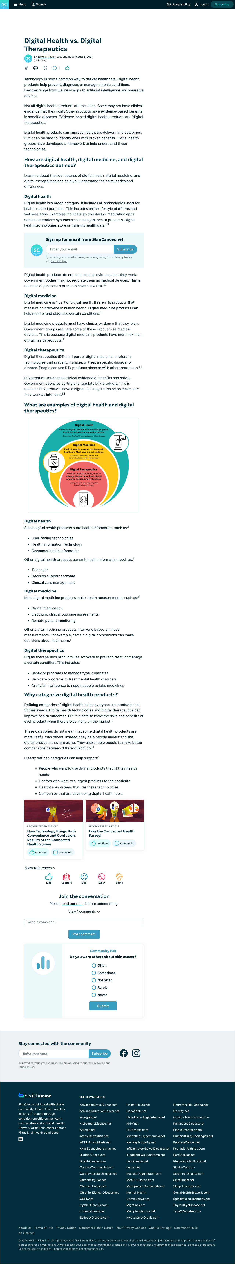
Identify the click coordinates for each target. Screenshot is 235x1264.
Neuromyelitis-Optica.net (190, 1105)
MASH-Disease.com (140, 1180)
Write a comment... (42, 922)
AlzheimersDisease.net (95, 1123)
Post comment (84, 934)
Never (102, 995)
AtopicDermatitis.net (94, 1136)
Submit (103, 1006)
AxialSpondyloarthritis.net (98, 1148)
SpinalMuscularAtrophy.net (191, 1199)
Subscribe (222, 4)
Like (46, 878)
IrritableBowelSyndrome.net (145, 1155)
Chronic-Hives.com (93, 1186)
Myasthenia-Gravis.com (142, 1217)
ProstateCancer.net (186, 1142)
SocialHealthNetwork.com (191, 1192)
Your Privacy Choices (131, 1228)
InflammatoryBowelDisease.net (147, 1148)
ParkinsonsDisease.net (188, 1123)
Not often (105, 980)
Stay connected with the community (54, 1043)
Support (65, 878)
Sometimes (106, 973)
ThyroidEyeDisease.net (189, 1205)
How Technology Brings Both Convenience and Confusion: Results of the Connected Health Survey (51, 837)
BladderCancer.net (92, 1155)
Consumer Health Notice (96, 1228)
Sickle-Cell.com (184, 1167)
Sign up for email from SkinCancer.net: (85, 239)
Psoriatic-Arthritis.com (189, 1148)
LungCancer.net (137, 1161)
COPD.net (86, 1199)
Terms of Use (59, 261)
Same (117, 878)
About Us (24, 1228)
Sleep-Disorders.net (187, 1186)
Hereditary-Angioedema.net (145, 1117)
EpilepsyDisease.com (94, 1217)
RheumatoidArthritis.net (189, 1161)
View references (39, 868)
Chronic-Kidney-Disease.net (99, 1192)
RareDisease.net (184, 1155)
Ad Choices (26, 1233)
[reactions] (67, 68)
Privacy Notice (123, 257)
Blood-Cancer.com (93, 1161)
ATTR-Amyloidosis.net (95, 1142)
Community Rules (186, 1228)
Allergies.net (88, 1117)
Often (102, 965)
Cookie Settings (160, 1228)
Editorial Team (46, 56)
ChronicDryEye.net (93, 1180)
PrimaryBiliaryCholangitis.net (193, 1136)
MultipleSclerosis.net (140, 1211)
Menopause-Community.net (145, 1186)
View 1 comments (82, 911)
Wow (99, 878)
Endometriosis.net (92, 1211)
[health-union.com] (34, 1096)
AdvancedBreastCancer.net (99, 1105)
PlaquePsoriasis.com (187, 1130)
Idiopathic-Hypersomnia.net (145, 1136)
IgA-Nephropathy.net (141, 1142)
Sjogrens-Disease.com (188, 1173)
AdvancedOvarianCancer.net (99, 1111)
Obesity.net (181, 1111)
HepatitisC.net (136, 1111)
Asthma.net (87, 1130)
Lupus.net (133, 1167)
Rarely (102, 987)
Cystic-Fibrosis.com (94, 1205)
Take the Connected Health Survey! (111, 833)
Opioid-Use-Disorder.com (191, 1117)
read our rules (73, 904)
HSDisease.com (137, 1130)
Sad (81, 878)
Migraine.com (135, 1205)
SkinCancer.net (183, 1180)
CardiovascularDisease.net (98, 1173)
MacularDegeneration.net (143, 1173)
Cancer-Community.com (96, 1167)
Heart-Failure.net (138, 1105)
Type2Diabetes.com (187, 1211)
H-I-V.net (132, 1123)
